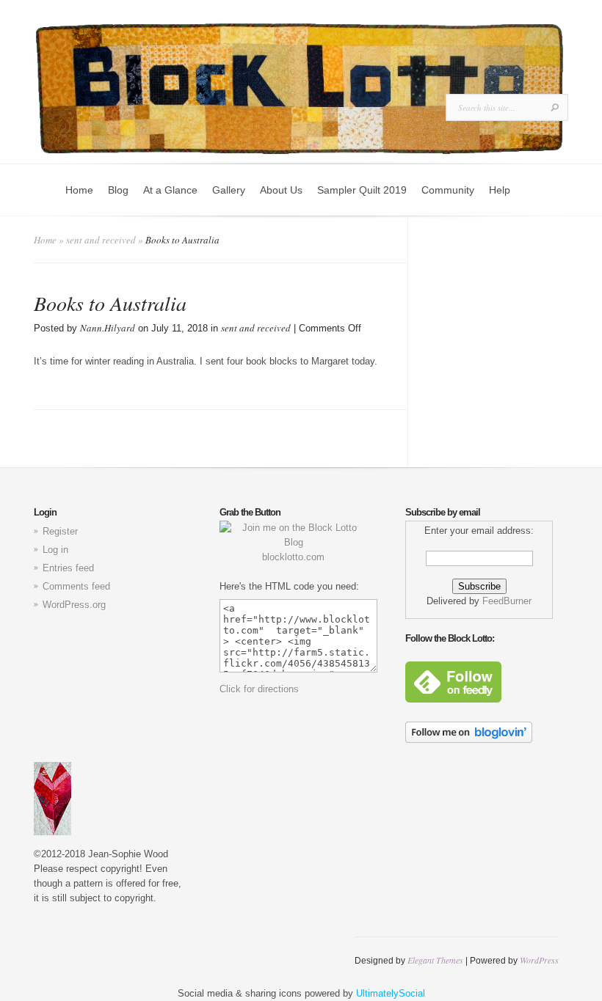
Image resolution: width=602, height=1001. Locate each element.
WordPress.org (74, 604)
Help (499, 190)
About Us (281, 190)
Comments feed (76, 586)
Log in (55, 549)
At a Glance (170, 190)
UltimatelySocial (390, 993)
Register (60, 531)
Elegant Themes (435, 960)
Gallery (228, 190)
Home (79, 190)
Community (447, 190)
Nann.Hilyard (107, 327)
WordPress (539, 960)
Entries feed (68, 567)
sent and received (101, 239)
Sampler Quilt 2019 (362, 190)
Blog (118, 190)
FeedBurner (507, 600)
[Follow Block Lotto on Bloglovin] (468, 739)
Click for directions (259, 688)
